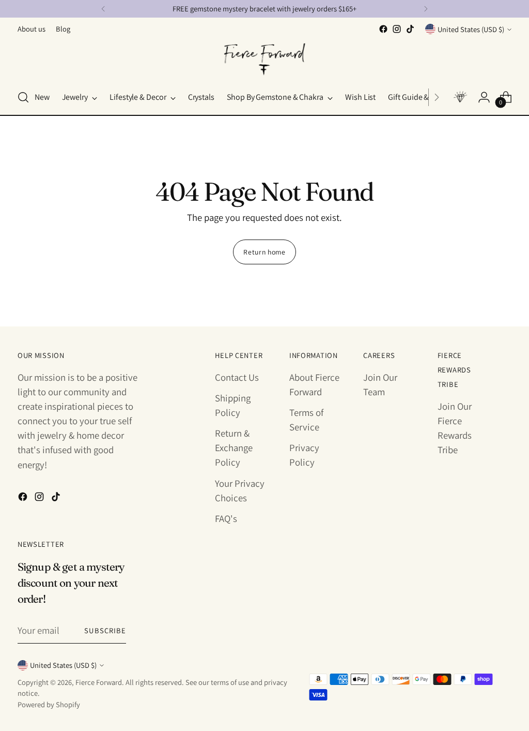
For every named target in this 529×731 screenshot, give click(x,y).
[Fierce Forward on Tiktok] (410, 29)
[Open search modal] (23, 97)
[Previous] (103, 9)
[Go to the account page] (484, 97)
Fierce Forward (98, 682)
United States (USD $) (471, 29)
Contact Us (237, 377)
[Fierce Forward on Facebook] (383, 29)
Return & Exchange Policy (234, 447)
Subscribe (105, 630)
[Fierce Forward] (264, 58)
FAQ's (226, 518)
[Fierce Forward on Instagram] (396, 29)
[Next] (425, 9)
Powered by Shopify (49, 704)
